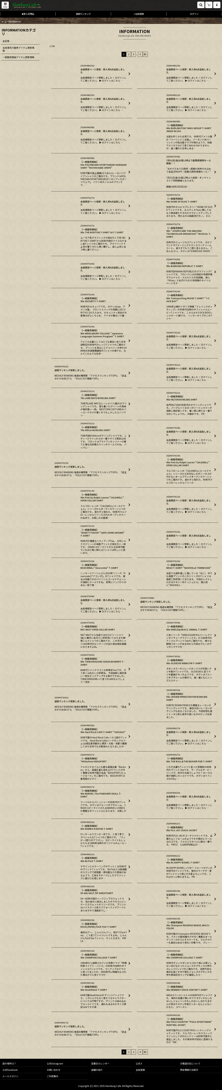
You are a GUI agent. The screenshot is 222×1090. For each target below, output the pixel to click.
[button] (5, 5)
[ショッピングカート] (208, 5)
